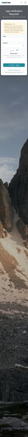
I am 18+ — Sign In (15, 65)
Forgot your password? (14, 70)
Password (5, 43)
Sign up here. (20, 72)
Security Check (14, 53)
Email (4, 36)
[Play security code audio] (17, 50)
